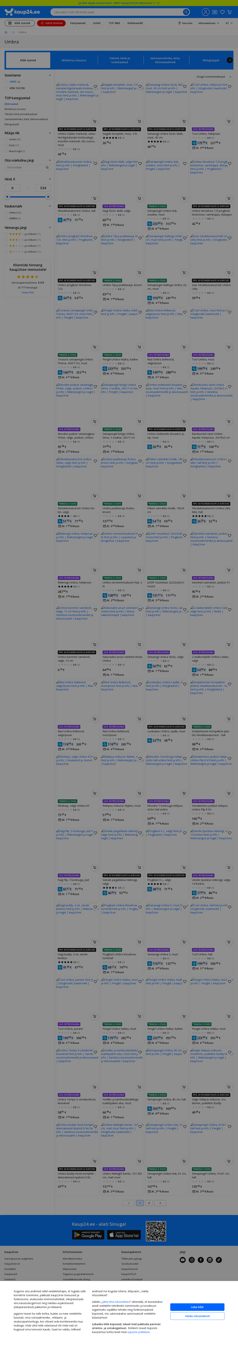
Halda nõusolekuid (197, 1316)
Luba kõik (197, 1307)
